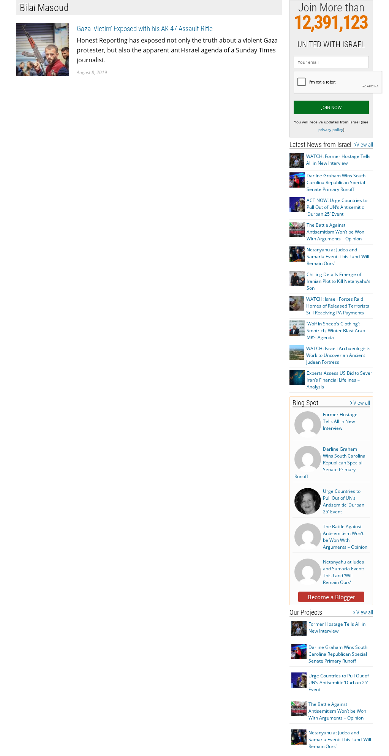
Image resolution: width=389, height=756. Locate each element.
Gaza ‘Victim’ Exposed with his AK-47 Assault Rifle (145, 28)
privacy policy (330, 129)
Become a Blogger (331, 597)
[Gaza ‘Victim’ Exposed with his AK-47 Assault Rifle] (42, 49)
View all (364, 144)
